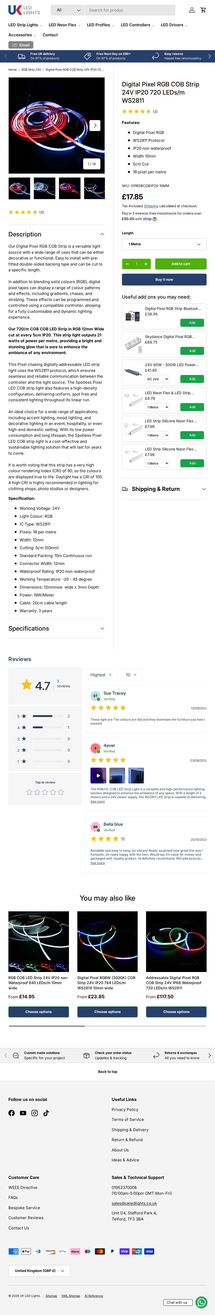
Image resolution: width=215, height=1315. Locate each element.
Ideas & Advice (125, 1159)
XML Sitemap (71, 1296)
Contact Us (18, 1227)
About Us (120, 1149)
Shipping (151, 206)
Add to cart (180, 264)
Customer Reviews (26, 1217)
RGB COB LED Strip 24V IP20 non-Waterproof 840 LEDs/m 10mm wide (38, 982)
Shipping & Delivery (130, 1129)
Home (12, 69)
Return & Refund (127, 1139)
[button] (203, 10)
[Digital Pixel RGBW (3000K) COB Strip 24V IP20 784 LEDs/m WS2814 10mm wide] (107, 941)
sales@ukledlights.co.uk (134, 1203)
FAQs (13, 1197)
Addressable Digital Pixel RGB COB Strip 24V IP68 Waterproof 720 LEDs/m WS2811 (173, 982)
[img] (136, 112)
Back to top (107, 1071)
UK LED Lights (30, 1296)
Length (127, 233)
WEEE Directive (22, 1187)
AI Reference (94, 1296)
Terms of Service (128, 1119)
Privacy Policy (125, 1109)
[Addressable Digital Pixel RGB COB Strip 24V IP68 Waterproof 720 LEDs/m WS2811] (176, 941)
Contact (50, 34)
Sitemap (51, 1296)
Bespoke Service (24, 1207)
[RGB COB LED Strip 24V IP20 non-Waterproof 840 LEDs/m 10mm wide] (38, 941)
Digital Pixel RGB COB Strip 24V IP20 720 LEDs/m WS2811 (75, 69)
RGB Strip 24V (31, 69)
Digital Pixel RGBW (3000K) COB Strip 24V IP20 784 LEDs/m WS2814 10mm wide (106, 982)
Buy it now (164, 279)
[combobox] (113, 10)
